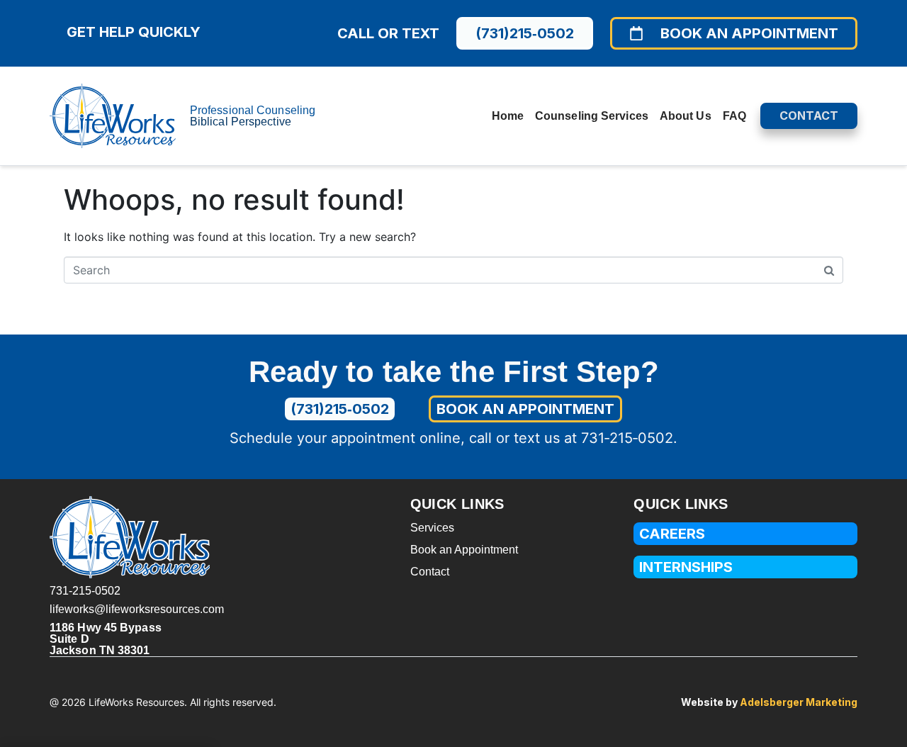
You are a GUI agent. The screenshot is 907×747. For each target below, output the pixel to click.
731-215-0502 (85, 591)
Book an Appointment (464, 550)
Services (432, 528)
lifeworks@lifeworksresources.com (137, 609)
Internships (686, 566)
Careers (672, 533)
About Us (685, 116)
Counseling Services (591, 116)
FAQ (734, 116)
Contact (429, 572)
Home (508, 116)
